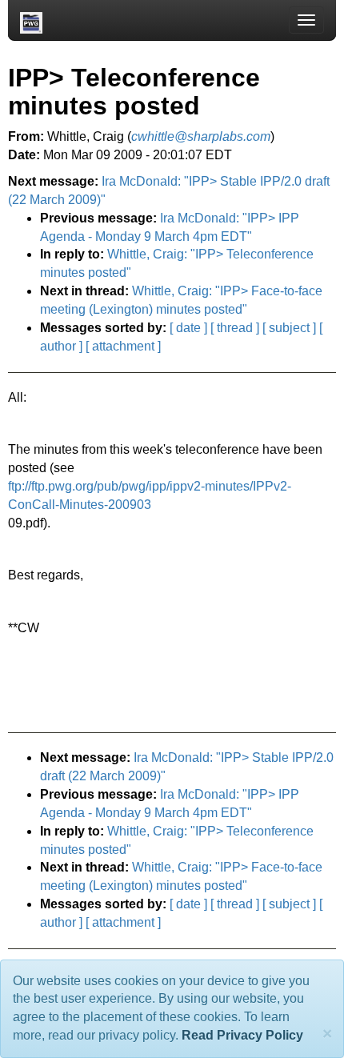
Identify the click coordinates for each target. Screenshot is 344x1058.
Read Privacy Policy (242, 1035)
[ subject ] (289, 328)
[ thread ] (234, 328)
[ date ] (188, 328)
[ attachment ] (123, 346)
